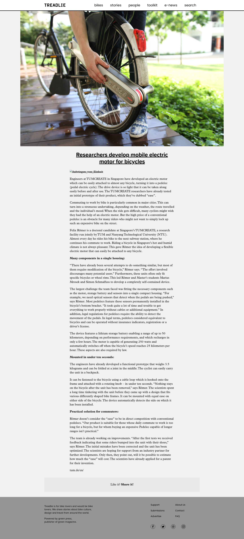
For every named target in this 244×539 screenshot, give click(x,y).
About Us (180, 504)
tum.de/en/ (77, 470)
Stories (115, 5)
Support (155, 504)
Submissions (158, 510)
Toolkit (152, 5)
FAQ (177, 516)
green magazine (67, 521)
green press (64, 518)
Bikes (98, 5)
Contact (179, 510)
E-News (171, 5)
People (134, 5)
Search (190, 5)
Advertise (156, 516)
